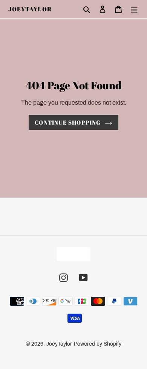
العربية (71, 254)
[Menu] (134, 9)
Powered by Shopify (97, 344)
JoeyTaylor (30, 9)
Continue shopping (68, 122)
